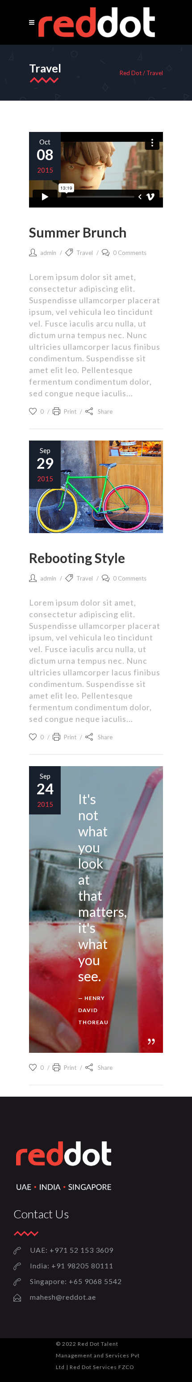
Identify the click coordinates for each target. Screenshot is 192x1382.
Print (70, 411)
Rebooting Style (77, 558)
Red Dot (131, 73)
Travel (84, 252)
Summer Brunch (78, 232)
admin (48, 252)
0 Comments (129, 252)
